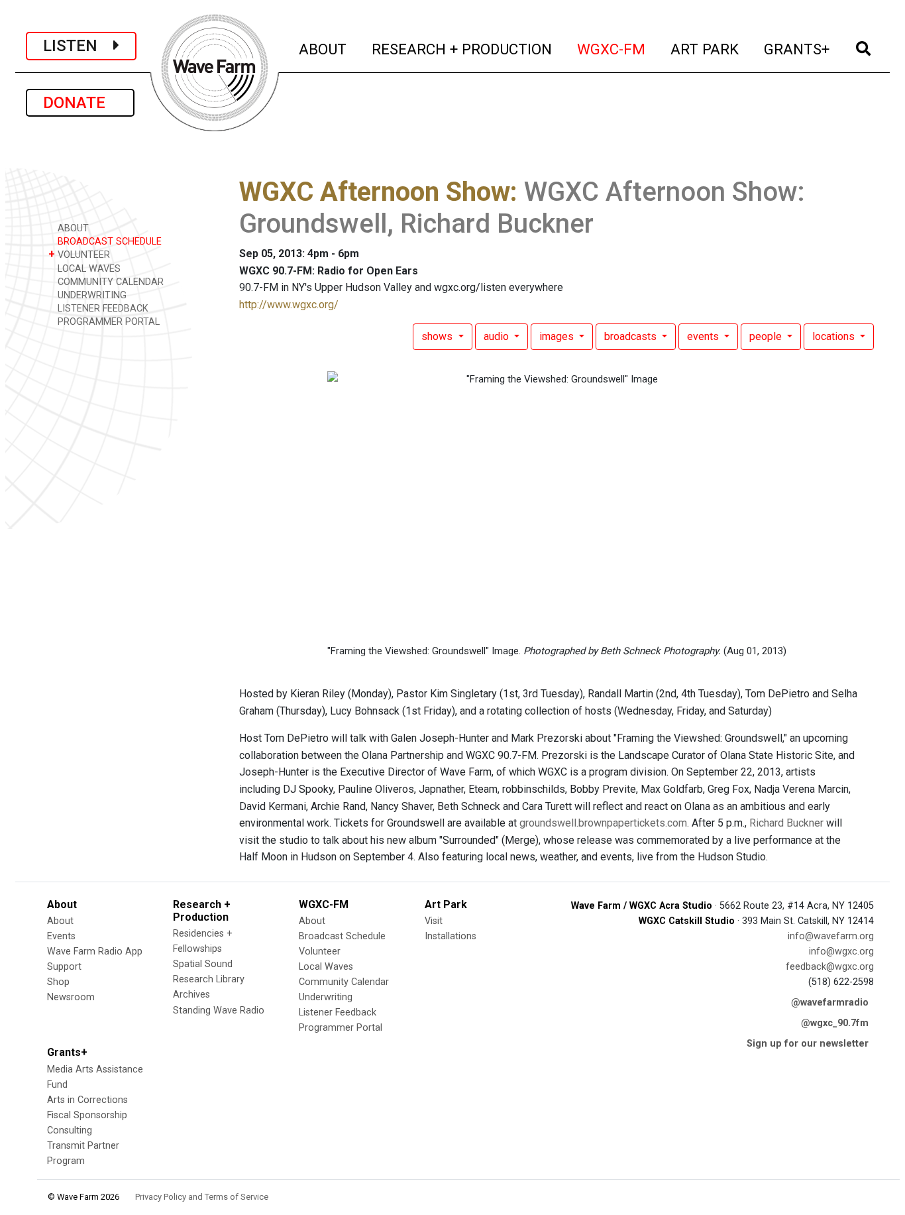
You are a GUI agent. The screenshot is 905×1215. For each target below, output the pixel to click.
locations (834, 336)
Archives (191, 994)
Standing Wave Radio (218, 1010)
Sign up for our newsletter (808, 1043)
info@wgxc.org (841, 951)
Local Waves (326, 966)
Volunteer (320, 951)
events (704, 336)
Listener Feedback (337, 1012)
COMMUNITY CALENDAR (109, 282)
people (766, 336)
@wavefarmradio (830, 1002)
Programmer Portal (340, 1027)
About (60, 921)
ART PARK (705, 49)
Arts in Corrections (87, 1100)
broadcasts (631, 336)
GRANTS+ (797, 49)
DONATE (80, 102)
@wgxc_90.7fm (835, 1023)
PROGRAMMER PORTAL (107, 321)
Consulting (69, 1130)
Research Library (208, 979)
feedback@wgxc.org (830, 966)
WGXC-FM (612, 49)
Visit (434, 921)
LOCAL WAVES (88, 268)
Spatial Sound (203, 964)
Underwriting (325, 997)
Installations (450, 936)
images (557, 336)
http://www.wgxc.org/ (289, 304)
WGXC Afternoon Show (374, 191)
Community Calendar (344, 982)
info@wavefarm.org (831, 936)
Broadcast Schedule (342, 936)
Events (61, 936)
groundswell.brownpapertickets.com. (604, 823)
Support (64, 966)
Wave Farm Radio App (94, 951)
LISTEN (78, 45)
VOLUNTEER (79, 254)
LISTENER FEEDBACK (101, 308)
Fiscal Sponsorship (87, 1115)
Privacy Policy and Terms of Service (201, 1197)
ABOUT (323, 49)
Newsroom (71, 997)
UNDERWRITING (91, 295)
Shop (58, 982)
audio (497, 336)
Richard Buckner (786, 823)
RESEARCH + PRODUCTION (462, 49)
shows (438, 336)
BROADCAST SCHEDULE (108, 241)
